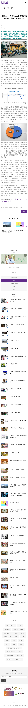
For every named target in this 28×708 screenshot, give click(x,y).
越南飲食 (19, 655)
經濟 (20, 640)
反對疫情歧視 (7, 633)
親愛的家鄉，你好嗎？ (14, 283)
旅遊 (20, 651)
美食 (7, 644)
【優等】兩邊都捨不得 (15, 388)
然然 (14, 286)
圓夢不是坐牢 (7, 636)
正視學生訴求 (9, 655)
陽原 (12, 8)
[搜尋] (19, 2)
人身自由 (7, 629)
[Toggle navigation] (25, 2)
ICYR (20, 625)
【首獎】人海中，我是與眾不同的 (18, 420)
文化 (23, 636)
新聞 (7, 640)
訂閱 (4, 680)
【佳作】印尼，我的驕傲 (16, 308)
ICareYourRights (10, 625)
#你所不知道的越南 (13, 207)
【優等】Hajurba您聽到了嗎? (17, 404)
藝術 (14, 644)
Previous (2, 227)
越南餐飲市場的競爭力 (19, 230)
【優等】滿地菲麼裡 (15, 412)
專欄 (8, 8)
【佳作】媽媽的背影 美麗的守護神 (18, 356)
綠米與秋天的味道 (14, 453)
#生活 (2, 207)
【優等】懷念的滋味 (15, 396)
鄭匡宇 (14, 289)
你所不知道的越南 (18, 629)
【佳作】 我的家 (14, 348)
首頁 (3, 8)
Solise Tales (14, 277)
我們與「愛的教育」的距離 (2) (17, 477)
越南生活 (18, 659)
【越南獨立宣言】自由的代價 (17, 535)
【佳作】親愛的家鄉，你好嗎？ (17, 324)
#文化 (21, 207)
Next (26, 227)
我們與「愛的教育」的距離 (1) (17, 469)
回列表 (23, 211)
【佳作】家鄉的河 (14, 340)
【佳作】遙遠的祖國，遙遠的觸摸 (18, 332)
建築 (16, 636)
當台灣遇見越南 (14, 577)
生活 (14, 640)
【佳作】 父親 (13, 364)
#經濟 (6, 207)
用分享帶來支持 (11, 651)
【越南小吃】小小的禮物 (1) (17, 428)
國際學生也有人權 (19, 633)
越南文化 (9, 659)
